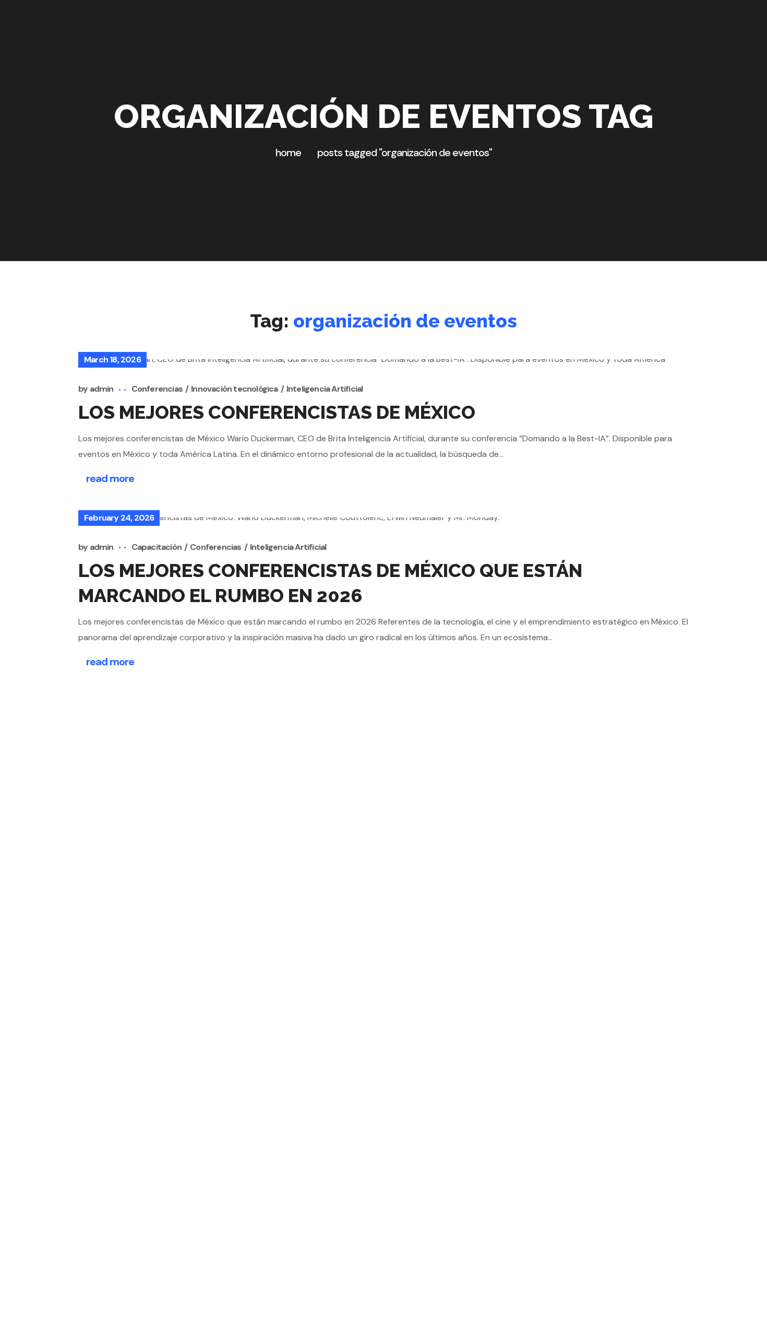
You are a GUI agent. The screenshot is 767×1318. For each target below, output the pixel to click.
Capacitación (156, 547)
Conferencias (157, 388)
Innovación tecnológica (234, 388)
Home (288, 152)
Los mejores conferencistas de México (276, 412)
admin (102, 388)
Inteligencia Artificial (324, 388)
